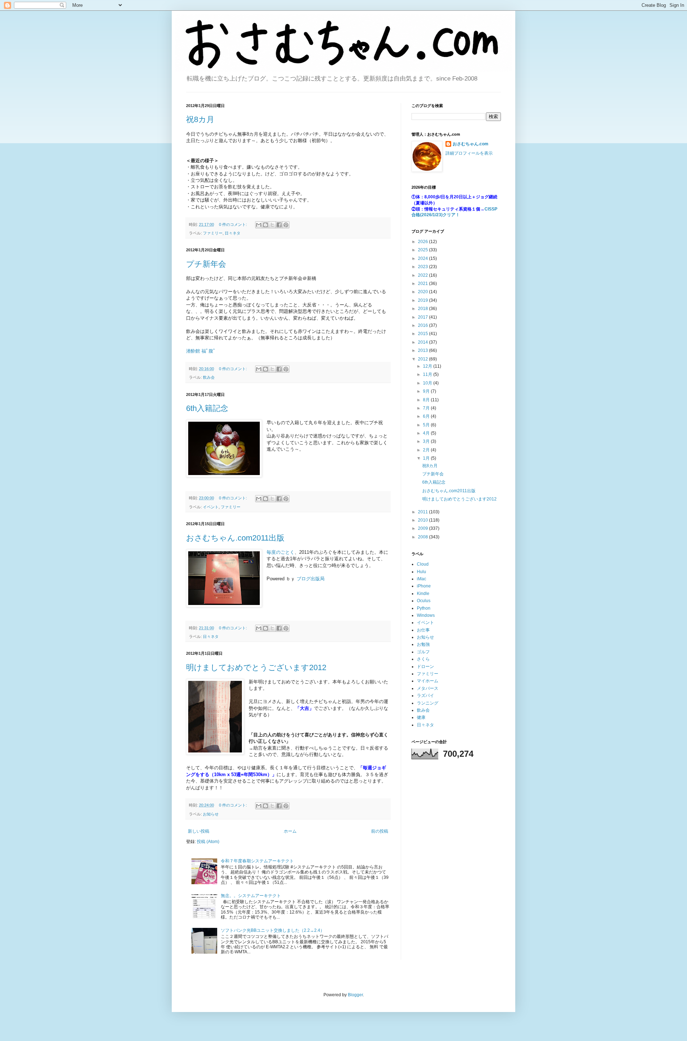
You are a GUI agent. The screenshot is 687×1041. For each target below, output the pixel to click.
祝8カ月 (200, 119)
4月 (427, 433)
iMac (421, 578)
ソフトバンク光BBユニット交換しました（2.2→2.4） (273, 930)
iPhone (424, 586)
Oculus (423, 600)
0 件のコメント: (233, 224)
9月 (427, 391)
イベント (211, 507)
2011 (423, 511)
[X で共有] (272, 224)
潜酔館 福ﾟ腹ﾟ (201, 351)
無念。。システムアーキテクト (251, 895)
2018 (423, 308)
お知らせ (211, 814)
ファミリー (213, 233)
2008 (423, 536)
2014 (423, 342)
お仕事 (423, 630)
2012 (423, 359)
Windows (426, 615)
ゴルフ (423, 651)
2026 (423, 241)
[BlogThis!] (265, 224)
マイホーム (427, 680)
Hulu (421, 571)
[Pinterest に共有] (285, 224)
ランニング (427, 703)
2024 (423, 258)
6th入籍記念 (207, 408)
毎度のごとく (280, 552)
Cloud (423, 564)
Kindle (423, 593)
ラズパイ (425, 695)
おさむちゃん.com (470, 143)
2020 (423, 291)
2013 (423, 350)
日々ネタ (232, 233)
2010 (423, 520)
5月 (427, 424)
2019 (423, 300)
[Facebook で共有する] (279, 224)
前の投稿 (379, 831)
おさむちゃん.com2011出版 (235, 537)
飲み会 (209, 377)
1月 (427, 458)
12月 (428, 366)
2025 (423, 249)
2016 (423, 325)
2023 (423, 266)
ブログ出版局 (311, 578)
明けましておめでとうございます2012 (256, 667)
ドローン (425, 666)
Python (423, 608)
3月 (427, 441)
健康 (421, 717)
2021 (423, 283)
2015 (423, 333)
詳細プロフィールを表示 (469, 153)
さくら (423, 659)
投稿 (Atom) (208, 841)
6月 (427, 416)
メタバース (427, 688)
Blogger (355, 994)
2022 (423, 275)
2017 (423, 317)
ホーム (290, 831)
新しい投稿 (198, 831)
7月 (427, 408)
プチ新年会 (206, 264)
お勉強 (423, 644)
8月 (427, 399)
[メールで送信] (258, 224)
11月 (428, 374)
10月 (428, 383)
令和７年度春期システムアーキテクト (257, 860)
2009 (423, 528)
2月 (427, 449)
